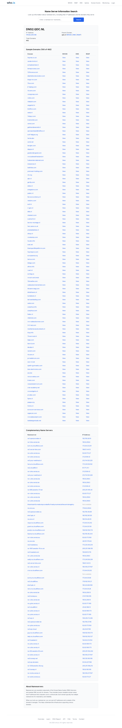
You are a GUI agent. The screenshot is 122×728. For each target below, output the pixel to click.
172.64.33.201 (87, 446)
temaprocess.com (34, 68)
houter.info (31, 241)
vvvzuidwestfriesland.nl (35, 156)
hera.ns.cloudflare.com (35, 464)
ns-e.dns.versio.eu (34, 453)
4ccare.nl (31, 354)
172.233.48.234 (87, 545)
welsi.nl (30, 112)
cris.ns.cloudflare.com (35, 570)
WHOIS (70, 3)
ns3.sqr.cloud (32, 629)
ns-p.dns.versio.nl (33, 614)
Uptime (87, 3)
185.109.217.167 (87, 567)
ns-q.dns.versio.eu (34, 625)
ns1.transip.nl (32, 669)
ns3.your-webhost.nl (34, 460)
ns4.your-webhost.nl (35, 475)
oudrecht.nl (31, 219)
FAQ (69, 719)
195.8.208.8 (86, 442)
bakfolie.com (32, 167)
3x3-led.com (32, 325)
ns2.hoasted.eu (33, 545)
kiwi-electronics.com (34, 369)
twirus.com (31, 259)
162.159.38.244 (87, 534)
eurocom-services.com (35, 409)
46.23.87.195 (86, 629)
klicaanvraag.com (33, 288)
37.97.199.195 (86, 596)
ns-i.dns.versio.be (33, 592)
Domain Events (95, 3)
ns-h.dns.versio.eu (34, 537)
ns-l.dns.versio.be (33, 482)
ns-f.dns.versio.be (33, 442)
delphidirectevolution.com (36, 76)
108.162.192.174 (87, 530)
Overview (41, 719)
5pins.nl (30, 398)
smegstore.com (33, 189)
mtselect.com (32, 215)
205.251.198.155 (87, 548)
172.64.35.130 (86, 526)
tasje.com (31, 340)
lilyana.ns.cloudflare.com (36, 534)
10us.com (31, 83)
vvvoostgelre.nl (33, 391)
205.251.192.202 (87, 651)
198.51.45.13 (86, 563)
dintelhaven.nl (32, 292)
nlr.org (30, 175)
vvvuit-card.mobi (33, 277)
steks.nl (30, 186)
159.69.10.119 (86, 552)
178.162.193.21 (87, 581)
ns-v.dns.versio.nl (33, 567)
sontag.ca (31, 274)
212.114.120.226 (87, 475)
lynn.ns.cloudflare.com (35, 446)
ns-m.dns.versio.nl (34, 673)
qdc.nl (30, 178)
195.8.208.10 (86, 592)
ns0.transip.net (33, 658)
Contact (81, 719)
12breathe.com (33, 281)
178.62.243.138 (31, 35)
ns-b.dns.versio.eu (34, 486)
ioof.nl (30, 204)
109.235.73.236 (87, 618)
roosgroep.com (33, 94)
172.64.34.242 (87, 523)
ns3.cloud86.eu (33, 581)
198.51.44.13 (86, 449)
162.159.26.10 (86, 438)
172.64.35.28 (86, 589)
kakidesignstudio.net (34, 420)
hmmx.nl (30, 406)
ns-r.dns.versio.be (34, 600)
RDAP (76, 3)
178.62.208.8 (86, 508)
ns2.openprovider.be (34, 622)
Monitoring (106, 3)
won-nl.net (31, 362)
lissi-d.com (31, 343)
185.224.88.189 (87, 585)
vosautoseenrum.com (35, 384)
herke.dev (31, 138)
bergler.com (32, 145)
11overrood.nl (32, 336)
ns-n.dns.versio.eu (34, 493)
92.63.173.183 (86, 537)
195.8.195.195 (86, 669)
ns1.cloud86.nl (32, 607)
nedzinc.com (32, 200)
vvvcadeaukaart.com (35, 417)
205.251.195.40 (87, 490)
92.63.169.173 (86, 611)
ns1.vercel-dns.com (34, 449)
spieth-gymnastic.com (35, 365)
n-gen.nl (30, 208)
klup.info (30, 332)
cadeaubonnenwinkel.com (36, 285)
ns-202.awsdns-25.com (35, 651)
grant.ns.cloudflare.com (36, 526)
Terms (75, 719)
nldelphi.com (32, 101)
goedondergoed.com (34, 153)
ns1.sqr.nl (31, 618)
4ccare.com (32, 90)
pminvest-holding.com (35, 171)
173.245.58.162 (87, 464)
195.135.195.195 (87, 658)
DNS (81, 3)
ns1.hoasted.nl (32, 640)
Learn (48, 719)
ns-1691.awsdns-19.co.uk (36, 548)
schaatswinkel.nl (33, 65)
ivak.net (30, 244)
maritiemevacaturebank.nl (36, 329)
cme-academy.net (33, 387)
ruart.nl (30, 270)
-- (28, 574)
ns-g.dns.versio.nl (33, 603)
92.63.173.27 (86, 453)
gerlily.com (31, 182)
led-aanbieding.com (34, 299)
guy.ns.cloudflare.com (35, 633)
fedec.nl (30, 314)
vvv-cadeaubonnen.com (36, 321)
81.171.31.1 (85, 468)
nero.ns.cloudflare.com (35, 589)
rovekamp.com (33, 237)
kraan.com (31, 380)
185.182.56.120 (87, 515)
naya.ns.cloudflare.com (35, 523)
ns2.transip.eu (32, 596)
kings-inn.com (32, 79)
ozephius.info (32, 307)
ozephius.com (32, 310)
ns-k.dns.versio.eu (34, 457)
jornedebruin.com (33, 358)
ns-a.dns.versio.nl (33, 611)
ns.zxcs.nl (31, 519)
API (64, 719)
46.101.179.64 (87, 541)
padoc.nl (30, 193)
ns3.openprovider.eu (34, 512)
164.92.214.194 (87, 640)
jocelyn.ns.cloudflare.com (36, 530)
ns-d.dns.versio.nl (33, 655)
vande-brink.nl (32, 61)
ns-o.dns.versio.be (34, 501)
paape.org (31, 402)
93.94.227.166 (87, 662)
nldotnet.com (32, 318)
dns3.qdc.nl (31, 585)
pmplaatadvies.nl (33, 230)
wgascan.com (32, 413)
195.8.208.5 (86, 479)
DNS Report (56, 719)
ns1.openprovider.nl (34, 438)
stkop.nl (30, 233)
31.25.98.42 (86, 457)
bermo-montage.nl (34, 222)
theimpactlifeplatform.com (36, 248)
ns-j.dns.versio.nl (33, 644)
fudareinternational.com (36, 160)
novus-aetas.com (33, 376)
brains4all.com (33, 120)
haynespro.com (33, 252)
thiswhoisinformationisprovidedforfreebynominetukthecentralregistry (51, 504)
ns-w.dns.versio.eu (34, 677)
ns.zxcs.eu (31, 508)
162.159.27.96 (86, 622)
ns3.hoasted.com (33, 552)
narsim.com (31, 351)
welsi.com (31, 303)
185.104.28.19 (86, 519)
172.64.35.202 (87, 570)
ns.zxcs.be (31, 541)
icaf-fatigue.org (33, 134)
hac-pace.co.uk (33, 226)
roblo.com (31, 98)
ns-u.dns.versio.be (34, 556)
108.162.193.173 (87, 633)
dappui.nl (31, 149)
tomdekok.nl (32, 296)
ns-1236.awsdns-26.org (35, 666)
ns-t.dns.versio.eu (33, 471)
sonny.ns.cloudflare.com (36, 578)
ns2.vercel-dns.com (34, 563)
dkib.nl (30, 211)
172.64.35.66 (86, 578)
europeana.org (33, 255)
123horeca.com (33, 72)
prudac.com (32, 395)
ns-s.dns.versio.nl (33, 647)
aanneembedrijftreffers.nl (36, 131)
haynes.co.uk (32, 57)
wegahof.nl (31, 105)
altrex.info (31, 266)
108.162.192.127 (87, 636)
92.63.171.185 (86, 603)
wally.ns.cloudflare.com (35, 559)
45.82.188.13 (86, 607)
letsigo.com (31, 263)
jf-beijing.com (32, 87)
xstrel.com (31, 123)
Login (113, 3)
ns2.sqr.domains (33, 662)
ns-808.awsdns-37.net (35, 490)
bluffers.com (32, 109)
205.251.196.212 (87, 666)
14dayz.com (32, 116)
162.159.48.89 (87, 512)
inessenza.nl (32, 164)
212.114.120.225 (87, 460)
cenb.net (30, 142)
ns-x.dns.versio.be (34, 497)
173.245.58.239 (87, 559)
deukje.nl (30, 347)
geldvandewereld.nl (34, 127)
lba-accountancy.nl (34, 197)
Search (78, 20)
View (64, 57)
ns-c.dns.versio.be (34, 479)
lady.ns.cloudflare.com (35, 636)
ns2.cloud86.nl (32, 468)
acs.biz (30, 373)
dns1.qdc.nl (31, 515)
